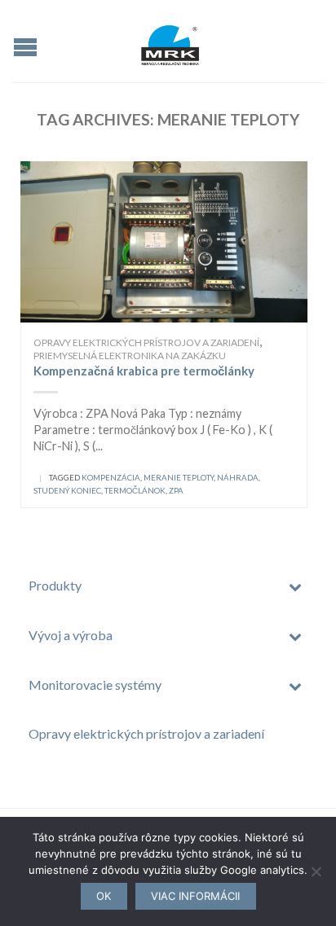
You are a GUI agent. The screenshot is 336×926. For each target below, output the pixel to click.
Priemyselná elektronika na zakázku (129, 355)
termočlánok (135, 490)
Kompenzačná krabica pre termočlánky (143, 370)
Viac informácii (195, 895)
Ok (103, 895)
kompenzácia (111, 477)
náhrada (238, 477)
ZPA (176, 490)
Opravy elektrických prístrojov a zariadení (146, 342)
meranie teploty (179, 477)
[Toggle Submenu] (295, 586)
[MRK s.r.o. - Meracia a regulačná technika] (170, 40)
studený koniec (67, 490)
